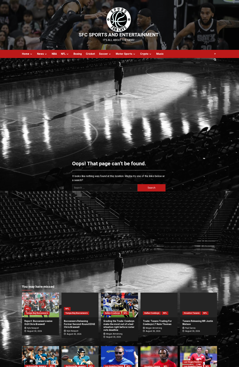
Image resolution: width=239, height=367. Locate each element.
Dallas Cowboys (112, 313)
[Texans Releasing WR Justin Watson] (198, 305)
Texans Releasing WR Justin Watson (197, 322)
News (40, 54)
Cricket (90, 54)
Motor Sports (124, 54)
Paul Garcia (190, 328)
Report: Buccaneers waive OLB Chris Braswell (38, 322)
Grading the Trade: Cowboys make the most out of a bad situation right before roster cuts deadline (118, 325)
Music (160, 54)
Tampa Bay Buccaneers (37, 313)
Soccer (103, 54)
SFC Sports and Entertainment (119, 34)
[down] (31, 54)
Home (25, 54)
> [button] (215, 54)
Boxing (77, 54)
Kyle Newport (33, 328)
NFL (63, 54)
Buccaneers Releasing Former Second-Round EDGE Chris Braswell (79, 324)
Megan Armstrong (114, 333)
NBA (54, 54)
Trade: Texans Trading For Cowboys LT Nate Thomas (157, 322)
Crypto (144, 54)
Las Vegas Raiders (193, 362)
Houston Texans (191, 313)
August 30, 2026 (34, 331)
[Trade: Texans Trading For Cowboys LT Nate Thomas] (159, 305)
